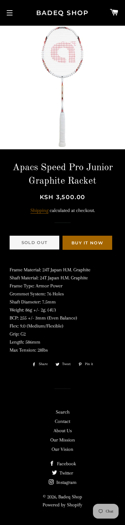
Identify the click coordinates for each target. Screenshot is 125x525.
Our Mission (62, 440)
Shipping (39, 210)
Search (63, 412)
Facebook (66, 464)
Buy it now (87, 242)
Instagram (66, 482)
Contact (62, 421)
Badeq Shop (62, 13)
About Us (63, 430)
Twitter (65, 473)
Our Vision (62, 449)
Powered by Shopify (62, 505)
